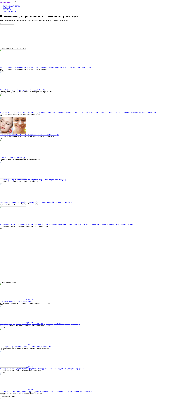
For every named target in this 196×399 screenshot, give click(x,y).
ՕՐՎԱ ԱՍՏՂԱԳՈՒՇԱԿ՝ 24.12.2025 (12, 157)
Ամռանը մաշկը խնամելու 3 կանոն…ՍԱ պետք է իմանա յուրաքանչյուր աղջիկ (29, 135)
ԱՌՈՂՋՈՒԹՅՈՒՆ (9, 11)
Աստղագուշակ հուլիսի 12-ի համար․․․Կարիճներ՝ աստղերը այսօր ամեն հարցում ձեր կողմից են (36, 202)
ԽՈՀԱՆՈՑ (7, 9)
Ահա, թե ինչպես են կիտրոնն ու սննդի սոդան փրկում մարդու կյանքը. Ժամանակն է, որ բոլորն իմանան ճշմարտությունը (46, 391)
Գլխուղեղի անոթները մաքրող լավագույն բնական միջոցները (23, 90)
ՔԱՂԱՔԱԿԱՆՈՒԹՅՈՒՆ (11, 6)
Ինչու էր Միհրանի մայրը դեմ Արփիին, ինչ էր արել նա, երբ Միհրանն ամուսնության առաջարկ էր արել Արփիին (42, 369)
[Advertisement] (98, 36)
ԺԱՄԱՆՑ (6, 8)
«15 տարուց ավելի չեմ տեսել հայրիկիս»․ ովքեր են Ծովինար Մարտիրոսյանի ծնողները (33, 180)
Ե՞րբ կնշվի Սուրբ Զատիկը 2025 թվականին (16, 301)
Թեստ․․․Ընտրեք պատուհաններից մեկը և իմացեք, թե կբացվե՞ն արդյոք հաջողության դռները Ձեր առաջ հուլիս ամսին (45, 67)
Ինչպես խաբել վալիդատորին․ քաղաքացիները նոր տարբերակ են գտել (27, 346)
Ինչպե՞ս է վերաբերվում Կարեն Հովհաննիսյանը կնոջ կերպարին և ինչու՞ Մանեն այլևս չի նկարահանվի (40, 324)
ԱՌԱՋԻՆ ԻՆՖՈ (5, 3)
